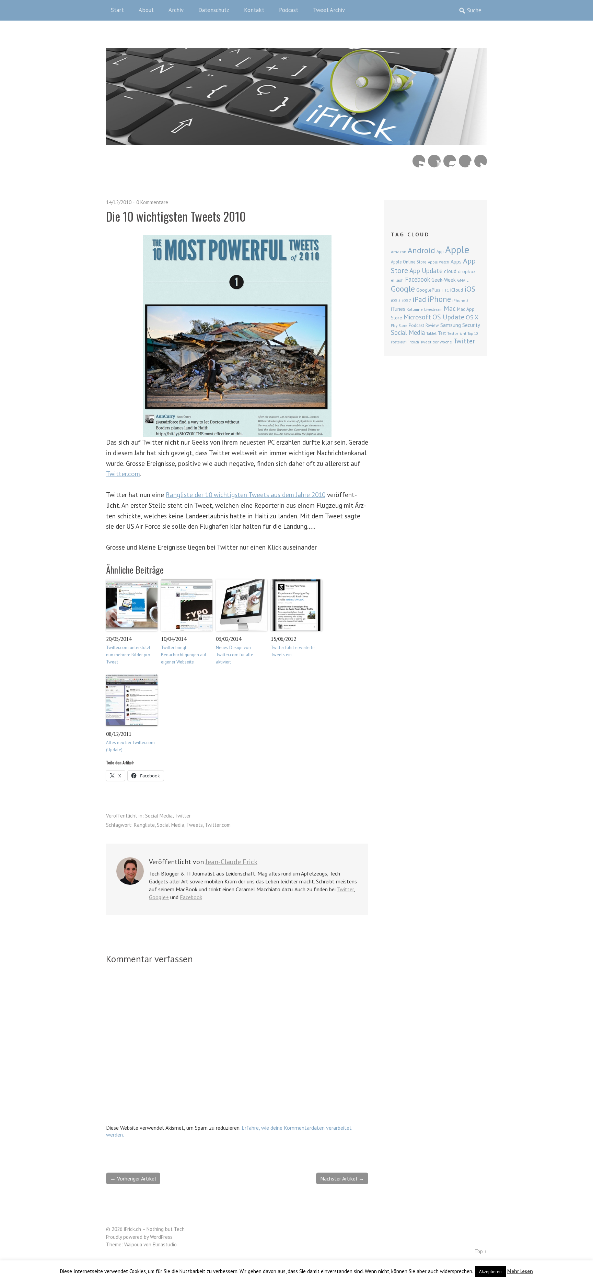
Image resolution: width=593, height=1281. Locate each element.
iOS (469, 289)
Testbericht (456, 333)
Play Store (399, 325)
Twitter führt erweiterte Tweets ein (293, 651)
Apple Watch (438, 262)
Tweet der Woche (436, 341)
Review (432, 325)
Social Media (159, 815)
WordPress (161, 1237)
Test (442, 333)
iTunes (398, 308)
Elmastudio (165, 1244)
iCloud (456, 290)
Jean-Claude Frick (231, 861)
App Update (426, 270)
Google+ (159, 897)
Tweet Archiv (329, 10)
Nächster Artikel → (342, 1178)
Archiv (176, 10)
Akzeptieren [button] (490, 1271)
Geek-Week (443, 280)
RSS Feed (418, 161)
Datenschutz (213, 10)
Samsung (450, 324)
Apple (457, 249)
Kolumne (415, 309)
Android (421, 250)
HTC (445, 290)
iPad (419, 299)
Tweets (194, 825)
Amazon (398, 251)
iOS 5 (396, 300)
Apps (456, 261)
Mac (450, 308)
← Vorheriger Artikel (133, 1178)
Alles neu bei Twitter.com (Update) (130, 746)
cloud (450, 271)
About (146, 10)
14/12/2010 (118, 202)
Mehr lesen (520, 1271)
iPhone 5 (460, 300)
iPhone (439, 299)
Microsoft (417, 317)
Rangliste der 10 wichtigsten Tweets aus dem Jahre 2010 (245, 494)
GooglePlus (428, 290)
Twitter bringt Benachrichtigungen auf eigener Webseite (183, 655)
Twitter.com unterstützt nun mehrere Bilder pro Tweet (128, 655)
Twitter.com (123, 473)
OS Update (448, 317)
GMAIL (462, 280)
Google (403, 288)
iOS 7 (406, 300)
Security (471, 325)
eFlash (397, 280)
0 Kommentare (152, 202)
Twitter (480, 161)
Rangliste (144, 825)
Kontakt (254, 10)
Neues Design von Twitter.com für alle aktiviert (234, 655)
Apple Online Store (409, 262)
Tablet (431, 333)
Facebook (465, 161)
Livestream (433, 309)
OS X (472, 317)
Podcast (288, 10)
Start (117, 10)
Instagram (449, 161)
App (440, 252)
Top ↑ (481, 1251)
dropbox (467, 271)
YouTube (434, 161)
